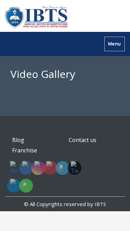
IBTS (100, 204)
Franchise (24, 150)
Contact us (82, 140)
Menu (114, 44)
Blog (18, 140)
